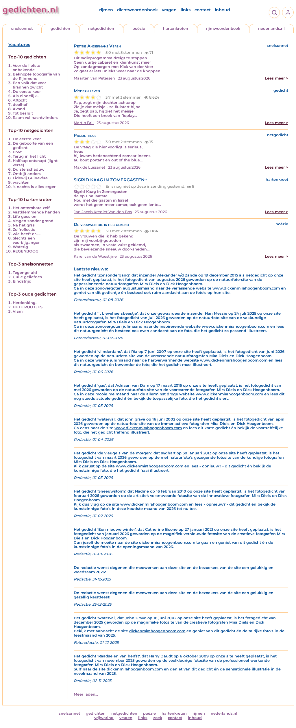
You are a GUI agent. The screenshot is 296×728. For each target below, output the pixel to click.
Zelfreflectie (24, 229)
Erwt (17, 152)
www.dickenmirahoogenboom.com (246, 288)
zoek (157, 718)
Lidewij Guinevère (30, 178)
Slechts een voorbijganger (26, 240)
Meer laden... (86, 694)
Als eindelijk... (26, 96)
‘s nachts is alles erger (34, 187)
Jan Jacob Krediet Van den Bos (103, 212)
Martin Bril (84, 123)
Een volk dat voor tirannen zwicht (29, 85)
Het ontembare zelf (31, 208)
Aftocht (20, 100)
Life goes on (24, 216)
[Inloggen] (288, 12)
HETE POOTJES (27, 307)
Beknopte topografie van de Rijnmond (36, 76)
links (185, 9)
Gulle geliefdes (27, 277)
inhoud (222, 9)
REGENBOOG (25, 251)
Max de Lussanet (89, 167)
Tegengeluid (25, 272)
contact (203, 9)
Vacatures (19, 44)
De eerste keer (27, 91)
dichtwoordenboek (137, 9)
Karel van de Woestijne (95, 256)
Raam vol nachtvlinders (35, 117)
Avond (19, 109)
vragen (169, 9)
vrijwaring (104, 718)
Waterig (20, 247)
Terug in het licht (29, 156)
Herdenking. (24, 303)
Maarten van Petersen (94, 78)
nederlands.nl (271, 28)
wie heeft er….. (26, 234)
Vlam (18, 311)
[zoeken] (274, 12)
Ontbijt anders (27, 174)
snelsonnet (22, 28)
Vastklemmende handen (36, 212)
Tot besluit (23, 113)
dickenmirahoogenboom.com (167, 542)
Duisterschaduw (29, 169)
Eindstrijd (22, 281)
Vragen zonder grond (33, 221)
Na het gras (24, 225)
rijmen (106, 9)
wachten (21, 182)
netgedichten (101, 28)
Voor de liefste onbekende (26, 67)
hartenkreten (175, 28)
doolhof (20, 104)
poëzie (138, 28)
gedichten (60, 28)
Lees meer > (276, 78)
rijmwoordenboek (223, 28)
